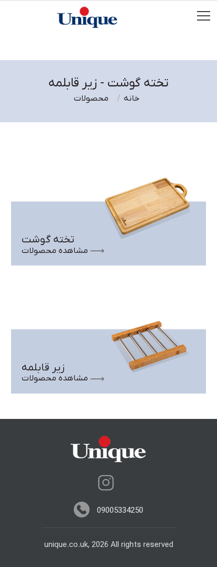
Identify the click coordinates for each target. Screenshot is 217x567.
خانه (132, 98)
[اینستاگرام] (106, 483)
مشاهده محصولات (55, 251)
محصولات (91, 98)
